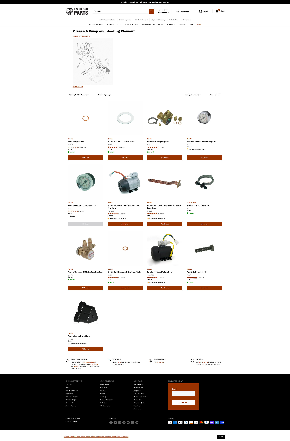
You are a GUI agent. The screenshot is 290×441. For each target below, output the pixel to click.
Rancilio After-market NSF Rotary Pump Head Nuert (85, 272)
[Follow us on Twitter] (115, 422)
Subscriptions (70, 394)
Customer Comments (106, 400)
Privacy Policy (70, 403)
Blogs (67, 388)
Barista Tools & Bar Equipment (152, 24)
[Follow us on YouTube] (128, 422)
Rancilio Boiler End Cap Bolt (196, 272)
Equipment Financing (158, 20)
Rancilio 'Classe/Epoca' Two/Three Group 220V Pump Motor (123, 207)
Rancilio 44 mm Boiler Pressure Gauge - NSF (201, 142)
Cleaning (182, 24)
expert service (203, 362)
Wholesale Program (141, 20)
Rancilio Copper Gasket (76, 142)
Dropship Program (71, 400)
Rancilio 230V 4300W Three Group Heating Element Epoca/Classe (164, 207)
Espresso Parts (191, 202)
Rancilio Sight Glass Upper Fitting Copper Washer (125, 272)
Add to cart (85, 157)
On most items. (159, 362)
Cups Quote (137, 406)
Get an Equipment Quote (107, 20)
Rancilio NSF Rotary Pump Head (158, 142)
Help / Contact (186, 20)
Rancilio (70, 138)
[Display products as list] (220, 95)
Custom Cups (138, 400)
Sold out (85, 224)
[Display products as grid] (216, 95)
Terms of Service (71, 406)
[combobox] (121, 11)
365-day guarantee (89, 362)
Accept (221, 436)
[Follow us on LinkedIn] (136, 422)
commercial (94, 364)
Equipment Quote (139, 403)
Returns (102, 394)
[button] (85, 147)
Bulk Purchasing (105, 406)
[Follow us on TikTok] (132, 422)
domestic (77, 366)
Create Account (104, 384)
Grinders (110, 24)
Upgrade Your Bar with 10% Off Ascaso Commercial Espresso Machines (145, 2)
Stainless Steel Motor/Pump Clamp (198, 206)
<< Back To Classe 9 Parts (81, 36)
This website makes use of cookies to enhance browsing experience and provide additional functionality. (96, 436)
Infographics (137, 391)
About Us (68, 384)
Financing (103, 397)
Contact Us (103, 403)
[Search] (151, 11)
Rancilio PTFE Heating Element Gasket (121, 142)
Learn (191, 24)
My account (162, 12)
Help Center (103, 388)
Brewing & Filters (131, 24)
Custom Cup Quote (125, 20)
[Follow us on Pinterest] (124, 422)
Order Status (173, 20)
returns (118, 362)
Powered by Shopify (72, 421)
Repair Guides (138, 388)
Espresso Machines (96, 24)
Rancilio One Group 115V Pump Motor (159, 272)
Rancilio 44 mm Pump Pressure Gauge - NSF (82, 206)
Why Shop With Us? (72, 391)
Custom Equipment (140, 397)
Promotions (137, 409)
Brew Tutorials (138, 384)
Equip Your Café (139, 394)
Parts (119, 24)
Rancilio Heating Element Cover (79, 336)
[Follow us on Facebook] (111, 422)
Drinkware (171, 24)
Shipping (102, 391)
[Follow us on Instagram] (119, 422)
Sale (199, 24)
